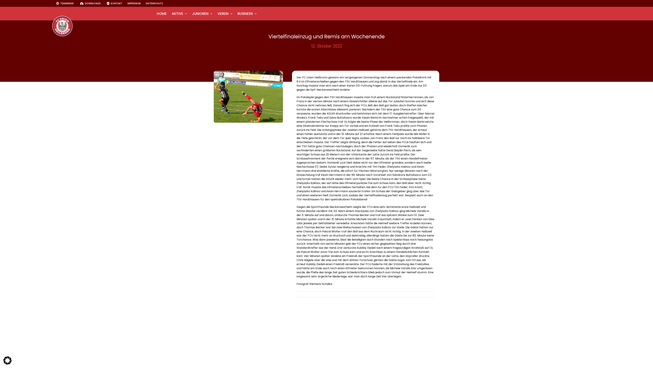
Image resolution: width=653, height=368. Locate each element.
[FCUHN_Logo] (62, 17)
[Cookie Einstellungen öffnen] (7, 364)
